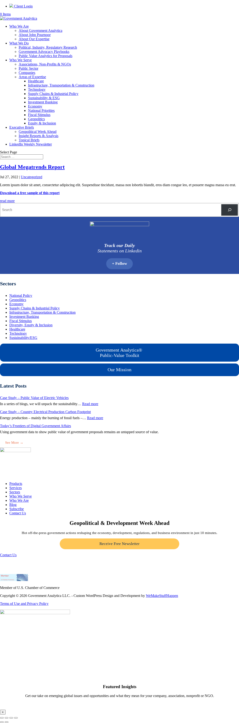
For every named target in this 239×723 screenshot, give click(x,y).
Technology (37, 89)
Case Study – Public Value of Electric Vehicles (34, 398)
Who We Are (19, 26)
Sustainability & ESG (44, 98)
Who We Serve (20, 60)
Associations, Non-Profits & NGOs (45, 64)
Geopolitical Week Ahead (37, 132)
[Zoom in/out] (2, 718)
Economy (35, 106)
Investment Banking (43, 102)
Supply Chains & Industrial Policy (53, 94)
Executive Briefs (21, 127)
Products (15, 484)
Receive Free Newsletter (119, 543)
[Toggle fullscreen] (6, 718)
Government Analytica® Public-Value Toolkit (119, 352)
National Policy (20, 296)
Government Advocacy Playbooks (44, 52)
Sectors (14, 492)
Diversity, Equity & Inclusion (31, 325)
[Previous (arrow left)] (2, 722)
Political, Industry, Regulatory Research (48, 47)
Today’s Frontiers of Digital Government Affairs (35, 426)
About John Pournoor (35, 35)
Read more (90, 404)
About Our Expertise (34, 39)
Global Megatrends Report (32, 167)
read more (7, 201)
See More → (14, 442)
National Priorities (41, 111)
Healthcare (36, 81)
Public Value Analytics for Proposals (45, 56)
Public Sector (28, 68)
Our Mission (119, 369)
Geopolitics (36, 119)
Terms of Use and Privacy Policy (24, 604)
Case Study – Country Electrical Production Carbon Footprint (45, 412)
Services (15, 488)
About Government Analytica (40, 31)
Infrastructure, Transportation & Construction (61, 85)
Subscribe (16, 509)
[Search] (229, 210)
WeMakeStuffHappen (162, 596)
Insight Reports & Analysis (38, 136)
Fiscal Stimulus (39, 115)
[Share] (11, 718)
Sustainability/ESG (23, 338)
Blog (13, 505)
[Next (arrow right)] (6, 722)
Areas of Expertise (32, 77)
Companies (27, 73)
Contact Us (17, 513)
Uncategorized (31, 177)
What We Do (19, 43)
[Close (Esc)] (16, 718)
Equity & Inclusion (42, 123)
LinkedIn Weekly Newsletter (30, 144)
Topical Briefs (29, 140)
